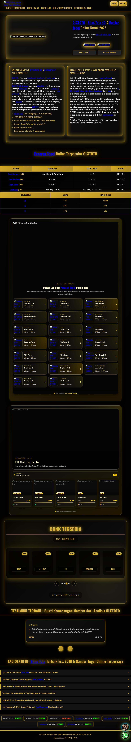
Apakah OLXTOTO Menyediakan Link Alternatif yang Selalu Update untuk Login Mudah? (32, 700)
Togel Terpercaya (42, 707)
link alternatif (31, 78)
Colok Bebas (79, 91)
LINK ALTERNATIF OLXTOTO (62, 8)
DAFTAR (122, 3)
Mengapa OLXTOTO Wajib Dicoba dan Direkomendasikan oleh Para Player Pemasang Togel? (34, 686)
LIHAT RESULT (121, 174)
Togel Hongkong (14, 179)
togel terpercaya (108, 115)
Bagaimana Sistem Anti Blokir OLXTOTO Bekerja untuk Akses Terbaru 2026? (29, 693)
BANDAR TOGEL (50, 70)
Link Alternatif (38, 679)
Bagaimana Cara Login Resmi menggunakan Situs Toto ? (28, 679)
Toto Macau (14, 190)
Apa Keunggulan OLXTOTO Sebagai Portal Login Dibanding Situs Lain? (33, 707)
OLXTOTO (9, 8)
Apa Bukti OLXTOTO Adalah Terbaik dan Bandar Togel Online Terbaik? (30, 672)
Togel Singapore (13, 174)
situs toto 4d (41, 78)
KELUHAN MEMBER (109, 52)
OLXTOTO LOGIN (19, 8)
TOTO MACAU (79, 718)
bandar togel (51, 78)
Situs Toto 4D (97, 22)
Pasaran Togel (18, 113)
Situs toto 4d (55, 88)
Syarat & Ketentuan (59, 738)
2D (74, 91)
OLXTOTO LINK (46, 8)
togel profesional (106, 78)
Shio (109, 91)
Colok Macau (89, 91)
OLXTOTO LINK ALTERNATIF (83, 8)
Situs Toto (99, 34)
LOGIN (114, 3)
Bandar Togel (107, 34)
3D (71, 91)
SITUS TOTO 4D (36, 70)
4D (118, 88)
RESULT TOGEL (84, 52)
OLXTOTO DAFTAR (33, 8)
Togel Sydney (13, 184)
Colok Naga (98, 91)
